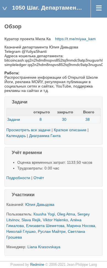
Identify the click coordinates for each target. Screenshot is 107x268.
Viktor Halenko (55, 220)
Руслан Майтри (52, 231)
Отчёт (38, 178)
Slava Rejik (31, 220)
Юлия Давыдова (39, 204)
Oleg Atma (66, 214)
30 (64, 119)
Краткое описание (70, 130)
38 (87, 119)
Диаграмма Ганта (45, 135)
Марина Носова (81, 225)
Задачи (13, 119)
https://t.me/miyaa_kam (75, 39)
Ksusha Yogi (44, 214)
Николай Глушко (21, 231)
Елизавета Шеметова (45, 225)
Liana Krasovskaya (43, 247)
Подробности (32, 102)
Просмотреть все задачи (28, 130)
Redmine (37, 265)
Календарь (16, 135)
